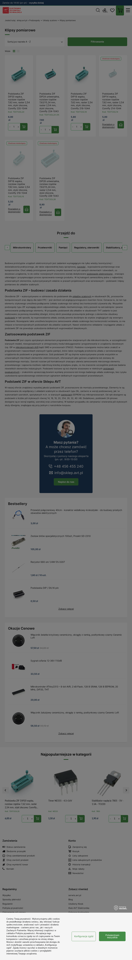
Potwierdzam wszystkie (112, 936)
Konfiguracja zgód (83, 936)
